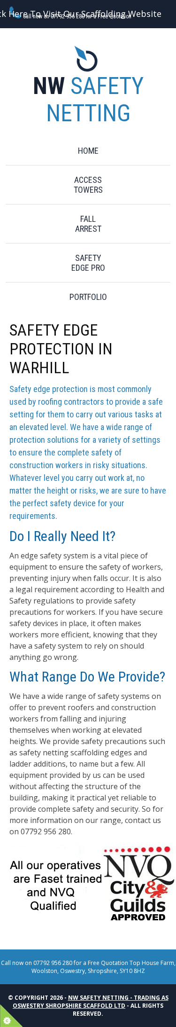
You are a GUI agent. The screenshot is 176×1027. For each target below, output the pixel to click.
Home (88, 151)
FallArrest (88, 224)
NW (88, 99)
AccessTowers (88, 185)
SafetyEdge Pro (88, 263)
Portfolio (88, 297)
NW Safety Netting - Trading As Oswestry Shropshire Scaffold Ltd (90, 1002)
